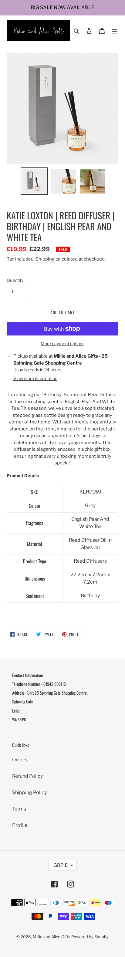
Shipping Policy (29, 792)
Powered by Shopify (90, 936)
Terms (19, 809)
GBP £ (60, 865)
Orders (20, 760)
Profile (19, 825)
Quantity (15, 280)
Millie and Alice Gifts (51, 936)
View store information (35, 378)
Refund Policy (27, 776)
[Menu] (114, 30)
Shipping (45, 259)
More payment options (62, 343)
